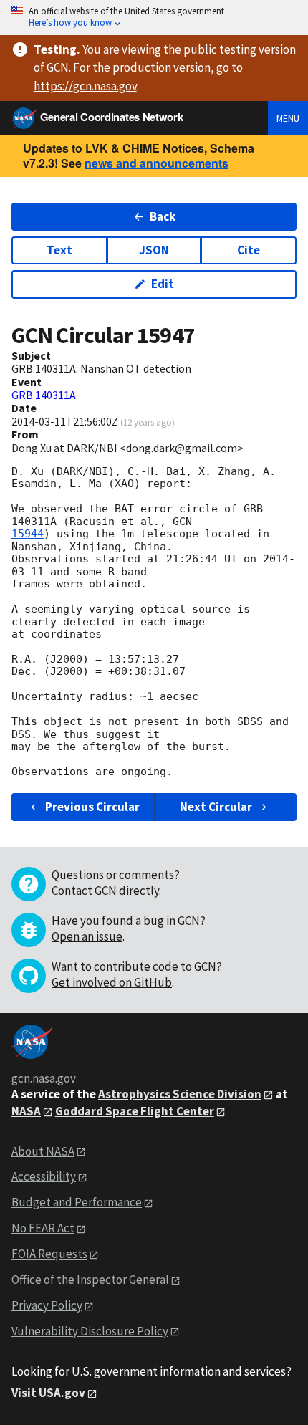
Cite (248, 250)
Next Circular (216, 807)
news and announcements (156, 163)
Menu (287, 118)
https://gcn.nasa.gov (85, 86)
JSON (154, 250)
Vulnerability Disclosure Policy (89, 1331)
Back (162, 216)
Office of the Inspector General (90, 1279)
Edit (162, 284)
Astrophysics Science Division (179, 1094)
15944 (27, 533)
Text (59, 250)
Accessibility (43, 1176)
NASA (26, 1111)
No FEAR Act (42, 1228)
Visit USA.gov (48, 1393)
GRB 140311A (43, 395)
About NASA (42, 1151)
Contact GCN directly (105, 890)
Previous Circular (92, 807)
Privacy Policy (46, 1305)
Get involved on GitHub (112, 982)
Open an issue (87, 936)
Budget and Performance (76, 1202)
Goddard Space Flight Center (134, 1111)
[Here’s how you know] (154, 17)
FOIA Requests (49, 1254)
